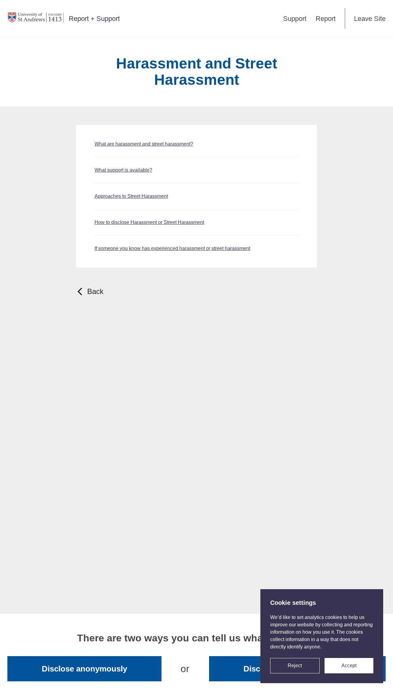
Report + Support (94, 18)
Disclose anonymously (84, 668)
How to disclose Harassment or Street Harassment (149, 222)
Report (326, 18)
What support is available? (123, 170)
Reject (295, 665)
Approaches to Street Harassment (131, 196)
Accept (348, 665)
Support (294, 18)
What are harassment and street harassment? (144, 144)
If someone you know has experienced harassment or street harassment (172, 248)
